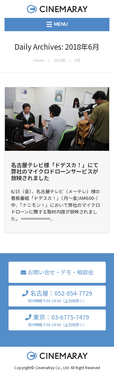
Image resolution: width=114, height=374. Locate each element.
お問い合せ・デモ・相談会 (60, 272)
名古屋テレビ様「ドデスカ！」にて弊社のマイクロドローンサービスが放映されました (54, 171)
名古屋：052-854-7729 (60, 296)
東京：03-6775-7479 (58, 320)
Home (38, 60)
